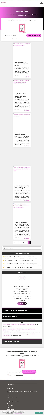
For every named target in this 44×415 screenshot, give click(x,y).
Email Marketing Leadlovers (10, 316)
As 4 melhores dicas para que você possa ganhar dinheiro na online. (22, 187)
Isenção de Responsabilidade (13, 401)
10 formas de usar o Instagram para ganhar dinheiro (21, 64)
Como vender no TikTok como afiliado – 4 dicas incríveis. (19, 256)
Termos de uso (10, 399)
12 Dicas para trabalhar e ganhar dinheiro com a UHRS (18, 267)
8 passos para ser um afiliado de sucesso (21, 133)
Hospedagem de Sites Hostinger (11, 341)
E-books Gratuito (10, 409)
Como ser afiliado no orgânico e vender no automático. (19, 260)
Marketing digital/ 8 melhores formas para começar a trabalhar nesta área (21, 95)
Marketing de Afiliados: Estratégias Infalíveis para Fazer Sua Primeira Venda (22, 224)
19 (23, 242)
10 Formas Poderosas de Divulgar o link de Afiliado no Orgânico (21, 263)
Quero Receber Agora (33, 35)
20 (26, 242)
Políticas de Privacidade (12, 397)
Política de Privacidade (18, 413)
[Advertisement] (22, 157)
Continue (26, 76)
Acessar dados (10, 405)
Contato (9, 403)
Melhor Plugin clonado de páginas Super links (15, 310)
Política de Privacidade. (15, 38)
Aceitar (39, 412)
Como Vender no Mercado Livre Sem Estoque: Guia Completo (19, 324)
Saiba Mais (21, 303)
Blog (8, 407)
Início (8, 395)
